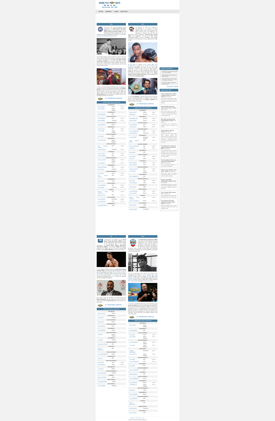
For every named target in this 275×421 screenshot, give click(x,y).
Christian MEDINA (133, 394)
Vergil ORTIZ (132, 148)
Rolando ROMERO (102, 155)
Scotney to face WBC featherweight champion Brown (168, 180)
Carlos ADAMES (132, 137)
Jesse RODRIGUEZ (102, 185)
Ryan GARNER (132, 171)
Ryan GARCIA (132, 152)
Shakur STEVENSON (133, 370)
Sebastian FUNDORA (134, 146)
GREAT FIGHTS (124, 11)
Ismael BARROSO (102, 149)
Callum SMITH (132, 336)
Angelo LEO (100, 358)
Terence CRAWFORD (134, 131)
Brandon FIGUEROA (102, 167)
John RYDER (132, 345)
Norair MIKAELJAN (133, 118)
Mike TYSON (131, 281)
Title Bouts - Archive (172, 86)
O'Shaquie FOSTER (133, 169)
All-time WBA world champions (113, 98)
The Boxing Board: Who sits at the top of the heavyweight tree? (168, 161)
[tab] (169, 72)
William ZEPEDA (132, 162)
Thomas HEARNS (146, 275)
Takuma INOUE (132, 187)
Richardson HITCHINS (102, 344)
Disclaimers (132, 417)
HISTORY (101, 11)
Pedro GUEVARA (133, 193)
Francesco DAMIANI (132, 279)
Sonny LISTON (147, 64)
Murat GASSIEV (101, 106)
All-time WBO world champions (145, 316)
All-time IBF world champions (113, 304)
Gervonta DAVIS (101, 153)
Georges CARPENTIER (104, 36)
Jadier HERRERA (133, 164)
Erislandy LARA (101, 129)
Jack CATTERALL (102, 140)
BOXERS (116, 11)
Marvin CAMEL (116, 272)
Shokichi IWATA (132, 205)
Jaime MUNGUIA (101, 124)
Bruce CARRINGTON (133, 176)
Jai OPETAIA (101, 317)
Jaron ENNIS (100, 136)
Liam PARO (100, 340)
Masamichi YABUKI (102, 377)
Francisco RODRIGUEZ (134, 200)
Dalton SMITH (132, 156)
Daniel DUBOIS (132, 325)
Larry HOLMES (115, 276)
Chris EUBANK (101, 131)
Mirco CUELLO (101, 169)
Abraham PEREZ (101, 195)
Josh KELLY (100, 334)
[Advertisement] (148, 4)
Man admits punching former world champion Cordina (168, 119)
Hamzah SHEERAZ (133, 342)
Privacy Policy (138, 417)
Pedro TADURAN (101, 385)
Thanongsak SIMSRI (102, 381)
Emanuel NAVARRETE (103, 354)
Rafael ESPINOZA (133, 382)
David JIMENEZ (101, 187)
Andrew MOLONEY (102, 373)
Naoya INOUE (101, 173)
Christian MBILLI (132, 126)
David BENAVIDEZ (102, 114)
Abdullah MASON (133, 374)
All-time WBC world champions (145, 103)
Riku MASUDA (101, 181)
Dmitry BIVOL (101, 322)
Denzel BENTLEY (133, 354)
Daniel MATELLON (102, 201)
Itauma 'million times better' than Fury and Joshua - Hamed (168, 107)
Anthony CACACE (102, 159)
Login (143, 417)
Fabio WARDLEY (101, 108)
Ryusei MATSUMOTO (102, 205)
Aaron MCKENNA (101, 330)
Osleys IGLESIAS (101, 326)
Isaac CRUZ (131, 158)
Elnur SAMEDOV (101, 163)
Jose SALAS (100, 368)
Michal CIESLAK (132, 120)
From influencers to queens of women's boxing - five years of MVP (168, 147)
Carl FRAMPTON (133, 384)
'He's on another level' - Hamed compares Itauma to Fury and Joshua (168, 95)
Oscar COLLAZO (133, 412)
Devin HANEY (132, 365)
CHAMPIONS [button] (108, 11)
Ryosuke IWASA (101, 364)
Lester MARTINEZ (133, 133)
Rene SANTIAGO (101, 199)
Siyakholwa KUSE (133, 209)
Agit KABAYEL (132, 114)
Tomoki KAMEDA (133, 182)
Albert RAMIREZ (101, 120)
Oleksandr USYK (133, 112)
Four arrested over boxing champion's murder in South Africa (168, 202)
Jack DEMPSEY (122, 34)
